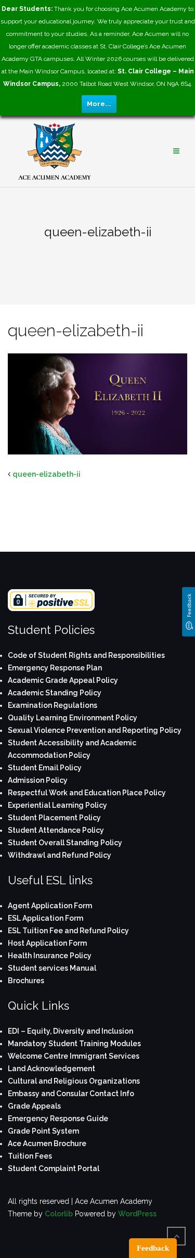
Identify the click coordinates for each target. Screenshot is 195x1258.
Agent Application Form (50, 905)
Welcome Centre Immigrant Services (73, 1056)
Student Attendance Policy (56, 830)
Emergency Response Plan (55, 668)
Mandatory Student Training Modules (74, 1043)
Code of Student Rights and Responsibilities (86, 655)
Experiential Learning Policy (57, 805)
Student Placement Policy (54, 818)
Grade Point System (43, 1131)
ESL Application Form (45, 918)
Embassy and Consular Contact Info (71, 1093)
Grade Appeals (34, 1106)
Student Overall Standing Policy (65, 842)
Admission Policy (38, 780)
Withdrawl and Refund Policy (59, 855)
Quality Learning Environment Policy (72, 718)
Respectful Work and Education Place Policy (87, 793)
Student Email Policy (45, 768)
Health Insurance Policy (50, 955)
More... (99, 104)
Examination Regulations (52, 705)
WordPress (137, 1214)
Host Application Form (47, 943)
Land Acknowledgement (51, 1068)
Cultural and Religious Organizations (74, 1081)
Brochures (26, 980)
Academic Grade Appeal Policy (63, 680)
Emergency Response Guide (58, 1118)
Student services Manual (52, 968)
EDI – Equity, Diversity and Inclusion (70, 1031)
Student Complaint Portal (53, 1168)
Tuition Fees (30, 1156)
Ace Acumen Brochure (47, 1143)
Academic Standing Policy (54, 693)
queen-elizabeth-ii (46, 474)
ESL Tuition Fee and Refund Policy (68, 930)
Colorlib (59, 1214)
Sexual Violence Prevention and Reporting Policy (94, 730)
